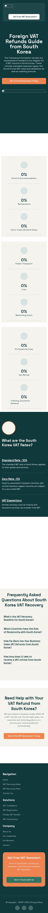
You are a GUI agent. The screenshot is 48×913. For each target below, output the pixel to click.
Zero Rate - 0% (11, 479)
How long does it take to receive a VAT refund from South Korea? (22, 659)
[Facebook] (24, 908)
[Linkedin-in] (17, 908)
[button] (41, 8)
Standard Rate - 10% (14, 460)
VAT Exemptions (12, 500)
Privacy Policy (36, 902)
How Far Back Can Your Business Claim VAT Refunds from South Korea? (22, 644)
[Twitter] (30, 908)
